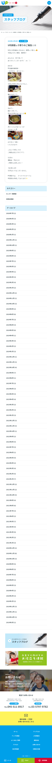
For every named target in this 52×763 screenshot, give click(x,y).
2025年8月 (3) (11, 256)
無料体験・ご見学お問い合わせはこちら (26, 720)
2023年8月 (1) (11, 378)
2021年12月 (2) (11, 484)
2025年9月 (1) (11, 251)
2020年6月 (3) (11, 580)
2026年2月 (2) (11, 229)
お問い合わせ (36, 744)
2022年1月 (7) (11, 479)
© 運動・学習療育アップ (26, 756)
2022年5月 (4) (11, 458)
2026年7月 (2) (11, 213)
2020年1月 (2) (11, 601)
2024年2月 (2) (11, 346)
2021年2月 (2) (11, 537)
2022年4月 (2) (11, 463)
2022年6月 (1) (11, 452)
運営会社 (36, 740)
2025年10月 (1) (11, 245)
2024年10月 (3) (11, 304)
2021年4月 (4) (11, 527)
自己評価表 (15, 749)
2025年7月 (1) (11, 261)
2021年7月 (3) (11, 511)
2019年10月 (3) (11, 617)
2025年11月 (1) (11, 240)
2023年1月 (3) (11, 415)
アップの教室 (15, 736)
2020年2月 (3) (11, 596)
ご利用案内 (36, 736)
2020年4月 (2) (11, 591)
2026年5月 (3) (11, 219)
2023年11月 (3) (11, 362)
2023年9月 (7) (11, 373)
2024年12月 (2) (11, 293)
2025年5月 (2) (11, 266)
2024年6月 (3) (11, 325)
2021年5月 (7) (11, 522)
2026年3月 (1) (11, 224)
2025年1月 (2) (11, 288)
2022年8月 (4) (11, 442)
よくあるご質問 (15, 740)
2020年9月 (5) (11, 564)
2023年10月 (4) (11, 367)
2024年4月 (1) (11, 336)
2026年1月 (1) (11, 235)
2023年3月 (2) (11, 405)
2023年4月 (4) (11, 399)
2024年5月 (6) (11, 330)
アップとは (36, 731)
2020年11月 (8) (11, 553)
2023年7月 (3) (11, 383)
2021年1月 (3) (11, 543)
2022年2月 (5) (11, 474)
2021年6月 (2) (11, 516)
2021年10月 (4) (11, 495)
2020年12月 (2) (11, 548)
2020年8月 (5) (11, 569)
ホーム (16, 731)
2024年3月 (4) (11, 341)
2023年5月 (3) (11, 394)
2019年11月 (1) (11, 612)
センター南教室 (11, 194)
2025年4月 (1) (11, 272)
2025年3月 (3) (11, 277)
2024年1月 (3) (11, 351)
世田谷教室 (10, 199)
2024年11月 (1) (11, 298)
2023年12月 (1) (11, 357)
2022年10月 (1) (11, 431)
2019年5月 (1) (11, 622)
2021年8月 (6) (11, 506)
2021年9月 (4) (11, 500)
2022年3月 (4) (11, 468)
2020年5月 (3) (11, 585)
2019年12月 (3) (11, 607)
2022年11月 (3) (11, 426)
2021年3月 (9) (11, 532)
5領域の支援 (36, 749)
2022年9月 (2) (11, 436)
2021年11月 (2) (11, 490)
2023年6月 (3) (11, 389)
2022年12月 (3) (11, 421)
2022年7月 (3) (11, 447)
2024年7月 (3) (11, 320)
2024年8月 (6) (11, 314)
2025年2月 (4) (11, 282)
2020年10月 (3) (11, 559)
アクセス (15, 744)
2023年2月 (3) (11, 410)
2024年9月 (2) (11, 309)
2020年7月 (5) (11, 575)
